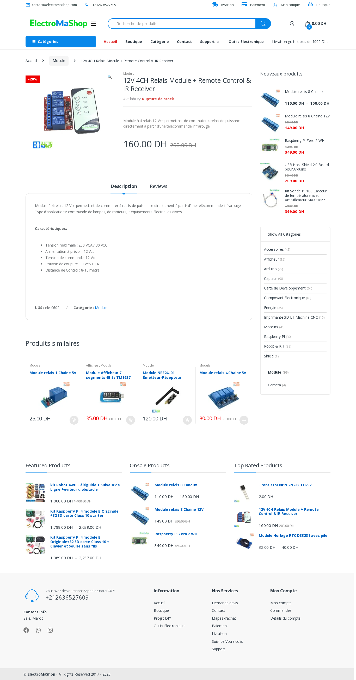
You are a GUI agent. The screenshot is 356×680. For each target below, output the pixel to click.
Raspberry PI (278, 336)
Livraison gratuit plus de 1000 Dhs (300, 41)
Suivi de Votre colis (227, 641)
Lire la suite (243, 420)
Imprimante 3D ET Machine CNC (294, 317)
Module (59, 60)
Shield (272, 356)
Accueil (110, 41)
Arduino (273, 268)
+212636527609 (104, 4)
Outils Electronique (246, 41)
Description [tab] (124, 186)
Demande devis (225, 602)
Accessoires (277, 249)
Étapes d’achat (224, 618)
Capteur (274, 278)
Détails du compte (285, 618)
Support (207, 41)
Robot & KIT (277, 346)
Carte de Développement (288, 288)
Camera (277, 384)
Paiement (257, 4)
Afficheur (92, 365)
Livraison (227, 4)
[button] (109, 77)
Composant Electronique (287, 297)
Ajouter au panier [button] (73, 420)
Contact (184, 41)
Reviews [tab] (158, 186)
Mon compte (290, 4)
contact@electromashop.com (54, 4)
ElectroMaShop (42, 674)
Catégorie (159, 41)
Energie (273, 307)
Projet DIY (162, 618)
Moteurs (274, 326)
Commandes (281, 610)
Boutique (323, 4)
